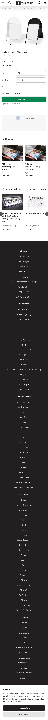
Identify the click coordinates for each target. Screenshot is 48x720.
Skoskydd (24, 535)
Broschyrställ (24, 354)
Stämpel (24, 565)
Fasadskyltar (24, 457)
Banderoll (24, 422)
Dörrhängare (24, 550)
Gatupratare (25, 8)
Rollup (24, 334)
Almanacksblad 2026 (34, 213)
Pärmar (24, 555)
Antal (5, 86)
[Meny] (3, 3)
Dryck (24, 525)
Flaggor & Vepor (24, 432)
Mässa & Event (24, 267)
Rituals (24, 580)
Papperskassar (24, 663)
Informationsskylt (24, 462)
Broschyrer (24, 643)
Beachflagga (24, 427)
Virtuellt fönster (24, 359)
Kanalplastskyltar (24, 402)
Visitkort (24, 623)
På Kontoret (24, 257)
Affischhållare (24, 329)
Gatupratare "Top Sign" (38, 8)
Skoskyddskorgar (24, 540)
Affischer (24, 324)
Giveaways (24, 575)
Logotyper (24, 344)
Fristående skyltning (24, 319)
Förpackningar (24, 658)
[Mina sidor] (39, 3)
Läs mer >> (6, 65)
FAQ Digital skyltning (24, 297)
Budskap (24, 452)
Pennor (24, 515)
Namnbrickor (24, 545)
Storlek (5, 80)
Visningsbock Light (24, 482)
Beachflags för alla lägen (24, 487)
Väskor (24, 530)
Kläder (24, 500)
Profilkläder (24, 595)
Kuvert (24, 638)
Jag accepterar (24, 708)
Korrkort (24, 628)
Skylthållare (24, 417)
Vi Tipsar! (24, 251)
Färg (3, 73)
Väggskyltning (24, 339)
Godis (24, 520)
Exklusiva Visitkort (24, 673)
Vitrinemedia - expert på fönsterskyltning (24, 369)
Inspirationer (24, 272)
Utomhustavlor (24, 447)
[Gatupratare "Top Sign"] (24, 30)
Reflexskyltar (24, 412)
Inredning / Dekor (24, 349)
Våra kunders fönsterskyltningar (24, 282)
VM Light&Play (24, 374)
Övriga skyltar (24, 407)
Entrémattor (24, 510)
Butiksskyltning (24, 304)
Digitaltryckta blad (24, 648)
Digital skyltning (24, 287)
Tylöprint (4, 8)
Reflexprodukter (24, 472)
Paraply (24, 570)
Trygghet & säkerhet (24, 505)
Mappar (24, 560)
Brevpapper (24, 633)
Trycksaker (24, 617)
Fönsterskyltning (24, 314)
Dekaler (24, 437)
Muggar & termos (24, 585)
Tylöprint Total (24, 292)
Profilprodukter (24, 494)
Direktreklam (24, 653)
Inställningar (24, 714)
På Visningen (24, 262)
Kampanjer (24, 277)
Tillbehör (24, 364)
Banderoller (24, 477)
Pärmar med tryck (24, 605)
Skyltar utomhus (14, 8)
